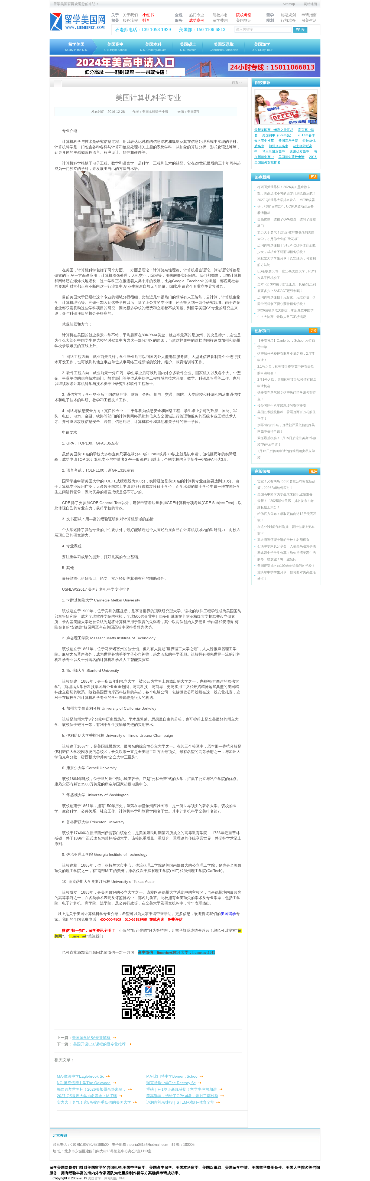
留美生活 (309, 20)
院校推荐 (262, 82)
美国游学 (262, 46)
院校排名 (220, 15)
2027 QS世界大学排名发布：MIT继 (87, 1096)
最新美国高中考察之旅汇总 (273, 130)
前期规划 (288, 15)
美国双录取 (224, 46)
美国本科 (153, 46)
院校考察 (243, 15)
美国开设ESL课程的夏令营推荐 (99, 1044)
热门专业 (196, 15)
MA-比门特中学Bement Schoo (171, 1076)
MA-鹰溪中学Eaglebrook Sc (80, 1076)
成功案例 (196, 20)
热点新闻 (262, 177)
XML (122, 1178)
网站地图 (310, 4)
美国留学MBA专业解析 (91, 1037)
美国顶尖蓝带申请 (291, 157)
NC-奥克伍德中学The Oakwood (84, 1083)
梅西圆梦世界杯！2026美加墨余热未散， (91, 1089)
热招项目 (262, 330)
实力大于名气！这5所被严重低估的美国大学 (94, 1102)
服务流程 (130, 20)
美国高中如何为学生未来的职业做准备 (285, 494)
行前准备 (288, 20)
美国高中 (115, 46)
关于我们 (130, 15)
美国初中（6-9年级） (277, 135)
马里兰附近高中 (273, 151)
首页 (235, 82)
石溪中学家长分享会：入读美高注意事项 (286, 546)
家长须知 (262, 471)
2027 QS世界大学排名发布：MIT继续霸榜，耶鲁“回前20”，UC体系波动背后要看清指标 (286, 206)
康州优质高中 (299, 151)
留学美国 (76, 46)
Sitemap (289, 4)
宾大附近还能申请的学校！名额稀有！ (285, 540)
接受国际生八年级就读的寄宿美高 (281, 405)
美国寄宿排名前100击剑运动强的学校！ (286, 566)
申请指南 (309, 15)
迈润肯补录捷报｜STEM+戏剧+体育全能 (180, 1102)
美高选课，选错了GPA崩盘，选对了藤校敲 (182, 1096)
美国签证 (243, 20)
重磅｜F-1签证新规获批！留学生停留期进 (181, 1089)
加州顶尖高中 (278, 146)
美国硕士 (188, 46)
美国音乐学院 (288, 141)
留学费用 (220, 20)
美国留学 (94, 1178)
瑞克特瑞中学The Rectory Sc (171, 1083)
